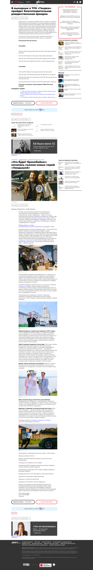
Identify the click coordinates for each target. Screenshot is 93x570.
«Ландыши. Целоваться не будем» (41, 218)
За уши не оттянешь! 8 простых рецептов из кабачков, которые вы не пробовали (73, 43)
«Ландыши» (22, 286)
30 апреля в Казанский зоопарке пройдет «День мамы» (38, 97)
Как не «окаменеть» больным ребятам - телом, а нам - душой (48, 130)
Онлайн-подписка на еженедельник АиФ (62, 542)
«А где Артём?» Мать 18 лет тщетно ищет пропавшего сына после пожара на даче (72, 62)
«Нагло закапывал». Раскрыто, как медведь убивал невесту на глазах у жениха (73, 67)
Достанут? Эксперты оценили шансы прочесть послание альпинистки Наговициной (73, 53)
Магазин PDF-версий (46, 542)
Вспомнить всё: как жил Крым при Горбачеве (72, 75)
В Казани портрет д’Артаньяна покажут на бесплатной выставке (25, 134)
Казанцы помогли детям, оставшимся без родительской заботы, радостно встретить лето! (38, 92)
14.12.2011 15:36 (14, 5)
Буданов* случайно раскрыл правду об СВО (72, 90)
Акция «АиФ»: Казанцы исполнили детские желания (25, 130)
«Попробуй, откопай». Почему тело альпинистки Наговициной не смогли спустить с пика (73, 173)
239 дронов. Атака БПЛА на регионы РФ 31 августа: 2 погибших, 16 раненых (70, 16)
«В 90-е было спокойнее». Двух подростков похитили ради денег (72, 177)
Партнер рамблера (34, 564)
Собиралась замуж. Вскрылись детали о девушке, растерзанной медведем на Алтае (72, 187)
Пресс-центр (37, 542)
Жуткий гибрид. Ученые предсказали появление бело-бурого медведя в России (73, 48)
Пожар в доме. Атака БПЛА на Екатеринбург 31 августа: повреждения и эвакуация (70, 11)
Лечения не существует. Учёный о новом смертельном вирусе (72, 182)
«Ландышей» (46, 295)
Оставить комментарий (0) (47, 103)
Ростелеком (14, 201)
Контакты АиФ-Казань (37, 543)
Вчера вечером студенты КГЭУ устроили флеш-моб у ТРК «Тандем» (24, 125)
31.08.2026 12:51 (14, 159)
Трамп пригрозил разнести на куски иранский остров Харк (72, 94)
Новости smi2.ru (16, 154)
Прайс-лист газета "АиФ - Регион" (51, 543)
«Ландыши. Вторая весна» (26, 240)
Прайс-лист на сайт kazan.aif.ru (67, 543)
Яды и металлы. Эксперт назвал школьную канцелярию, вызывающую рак (72, 57)
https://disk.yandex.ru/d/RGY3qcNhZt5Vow (31, 226)
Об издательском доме (27, 542)
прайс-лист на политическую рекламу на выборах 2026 (34, 545)
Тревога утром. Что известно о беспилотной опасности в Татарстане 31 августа (70, 22)
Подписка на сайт (26, 543)
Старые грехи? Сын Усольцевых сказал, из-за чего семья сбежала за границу (73, 163)
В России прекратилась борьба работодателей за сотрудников (71, 80)
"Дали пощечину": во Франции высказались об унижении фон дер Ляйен (72, 85)
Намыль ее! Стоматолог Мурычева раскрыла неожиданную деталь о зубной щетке (72, 168)
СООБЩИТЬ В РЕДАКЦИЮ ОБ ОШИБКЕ (57, 545)
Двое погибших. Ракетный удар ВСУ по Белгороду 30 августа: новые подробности (70, 28)
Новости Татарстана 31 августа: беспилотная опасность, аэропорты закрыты (70, 34)
